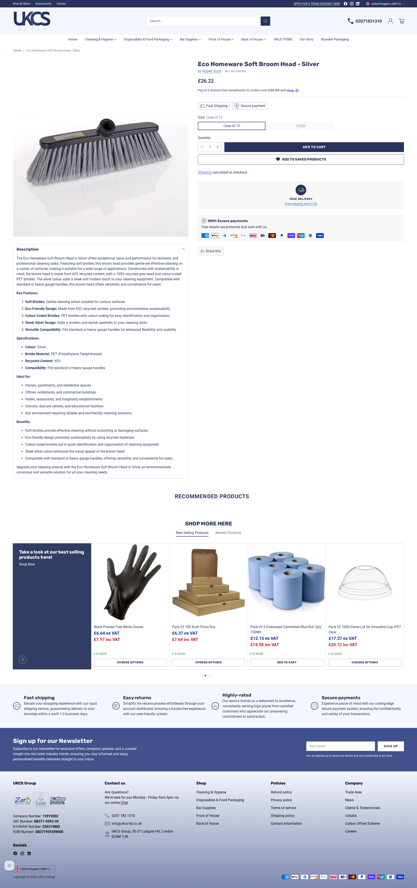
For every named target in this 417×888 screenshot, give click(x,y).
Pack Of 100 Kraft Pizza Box (193, 627)
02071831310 (369, 21)
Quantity (204, 138)
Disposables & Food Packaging (220, 800)
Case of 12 (231, 126)
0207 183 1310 (123, 816)
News (349, 800)
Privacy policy (281, 800)
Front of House (207, 816)
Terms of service (283, 808)
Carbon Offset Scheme (362, 823)
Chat (124, 803)
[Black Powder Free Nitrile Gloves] (130, 583)
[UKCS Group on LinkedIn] (358, 4)
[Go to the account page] (390, 21)
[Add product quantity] (218, 147)
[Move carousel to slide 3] (212, 675)
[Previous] (13, 606)
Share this (213, 251)
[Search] (265, 21)
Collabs (351, 816)
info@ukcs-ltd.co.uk (127, 823)
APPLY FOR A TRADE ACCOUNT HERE (317, 3)
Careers (351, 831)
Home (17, 50)
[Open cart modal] (401, 21)
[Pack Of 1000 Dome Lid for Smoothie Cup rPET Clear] (365, 583)
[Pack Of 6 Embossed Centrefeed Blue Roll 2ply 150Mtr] (287, 583)
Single (301, 126)
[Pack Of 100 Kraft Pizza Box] (208, 583)
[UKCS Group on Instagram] (351, 4)
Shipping (205, 172)
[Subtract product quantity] (202, 147)
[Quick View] (163, 549)
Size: (210, 117)
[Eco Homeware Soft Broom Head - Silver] (101, 148)
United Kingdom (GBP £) (386, 3)
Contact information (286, 823)
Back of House (207, 823)
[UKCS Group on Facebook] (345, 4)
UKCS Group (46, 877)
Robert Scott (211, 71)
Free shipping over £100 (301, 204)
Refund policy (281, 792)
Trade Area (353, 792)
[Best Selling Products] (22, 659)
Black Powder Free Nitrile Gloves (118, 627)
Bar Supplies (206, 808)
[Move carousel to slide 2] (208, 675)
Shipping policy (283, 816)
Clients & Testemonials (362, 808)
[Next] (404, 606)
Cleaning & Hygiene (211, 792)
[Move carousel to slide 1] (205, 675)
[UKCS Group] (32, 21)
